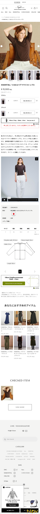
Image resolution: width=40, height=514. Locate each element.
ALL (2, 12)
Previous (1, 46)
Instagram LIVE (21, 459)
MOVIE (28, 459)
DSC (6, 12)
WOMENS (17, 2)
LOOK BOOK (19, 456)
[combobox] (20, 271)
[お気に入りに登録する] (37, 101)
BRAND (7, 17)
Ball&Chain (25, 453)
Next (39, 46)
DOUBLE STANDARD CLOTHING (14, 451)
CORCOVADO (25, 12)
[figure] (5, 271)
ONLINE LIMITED (10, 456)
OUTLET (26, 456)
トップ (3, 17)
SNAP (33, 459)
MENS (24, 2)
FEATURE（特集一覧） (10, 459)
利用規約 (34, 493)
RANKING (32, 456)
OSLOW (33, 12)
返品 (29, 493)
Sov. (10, 12)
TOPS (18, 17)
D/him (31, 453)
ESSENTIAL (16, 12)
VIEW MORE (20, 407)
